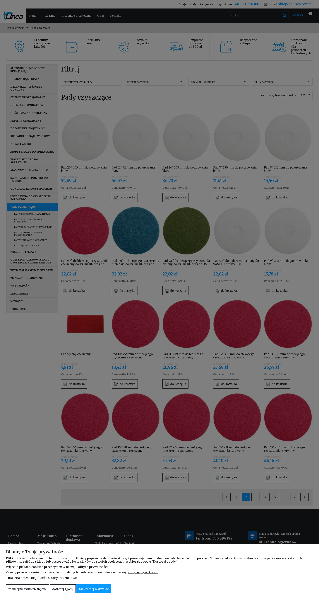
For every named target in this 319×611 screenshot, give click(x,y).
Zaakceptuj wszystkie (94, 589)
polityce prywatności (142, 572)
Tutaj (10, 578)
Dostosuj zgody (62, 589)
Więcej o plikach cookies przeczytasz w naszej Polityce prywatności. (57, 567)
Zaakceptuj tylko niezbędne (27, 589)
